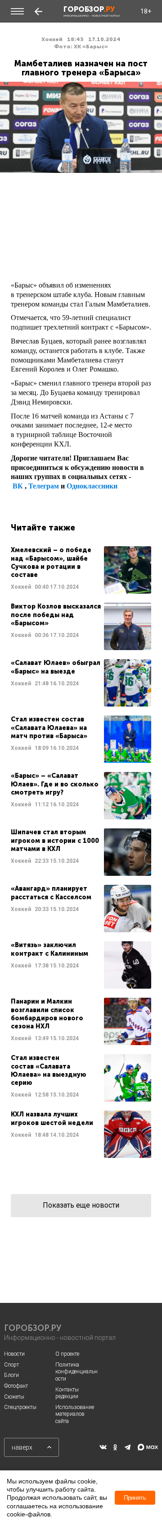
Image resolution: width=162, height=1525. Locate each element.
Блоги (11, 1375)
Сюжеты (14, 1397)
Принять (135, 1497)
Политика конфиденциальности (76, 1372)
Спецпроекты (20, 1407)
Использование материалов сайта (74, 1414)
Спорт (11, 1365)
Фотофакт (16, 1386)
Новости (14, 1354)
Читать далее (81, 570)
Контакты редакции (67, 1393)
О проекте (67, 1354)
